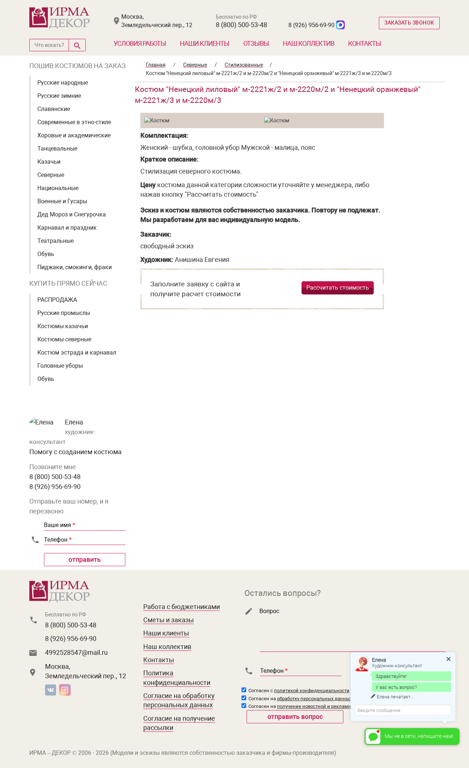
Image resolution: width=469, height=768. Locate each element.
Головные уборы (60, 365)
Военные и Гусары (62, 201)
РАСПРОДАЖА (57, 299)
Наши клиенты (204, 43)
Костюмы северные (64, 339)
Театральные (55, 240)
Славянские (53, 108)
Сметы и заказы (168, 620)
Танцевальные (57, 148)
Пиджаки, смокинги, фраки (74, 267)
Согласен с (298, 690)
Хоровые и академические (74, 135)
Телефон (57, 539)
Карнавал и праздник (67, 227)
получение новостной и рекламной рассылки (328, 706)
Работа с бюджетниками (181, 607)
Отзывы (256, 43)
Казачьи (48, 161)
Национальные (57, 188)
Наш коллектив (308, 43)
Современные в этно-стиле (74, 122)
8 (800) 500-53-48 (241, 25)
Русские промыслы (63, 312)
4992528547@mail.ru (76, 652)
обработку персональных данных (314, 698)
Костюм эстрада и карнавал (76, 352)
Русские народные (62, 82)
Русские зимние (59, 95)
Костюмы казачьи (62, 326)
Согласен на (299, 698)
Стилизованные (244, 65)
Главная (156, 65)
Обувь (45, 254)
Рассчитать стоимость (337, 287)
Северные (50, 174)
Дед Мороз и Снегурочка (71, 214)
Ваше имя (59, 525)
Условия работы (140, 43)
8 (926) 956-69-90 (311, 25)
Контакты (364, 43)
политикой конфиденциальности (312, 690)
